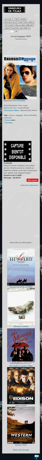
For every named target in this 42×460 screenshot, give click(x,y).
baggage (19, 115)
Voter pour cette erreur (29, 185)
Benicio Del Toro (10, 108)
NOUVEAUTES (10, 22)
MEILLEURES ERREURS (24, 25)
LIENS (6, 28)
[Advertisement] (21, 215)
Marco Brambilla (19, 101)
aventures (8, 118)
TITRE (16, 19)
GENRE (23, 19)
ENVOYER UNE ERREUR (20, 28)
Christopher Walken (12, 110)
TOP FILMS (8, 25)
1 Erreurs (7, 120)
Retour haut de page (21, 450)
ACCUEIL (8, 19)
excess (12, 115)
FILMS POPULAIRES (25, 22)
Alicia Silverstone (11, 105)
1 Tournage (8, 123)
